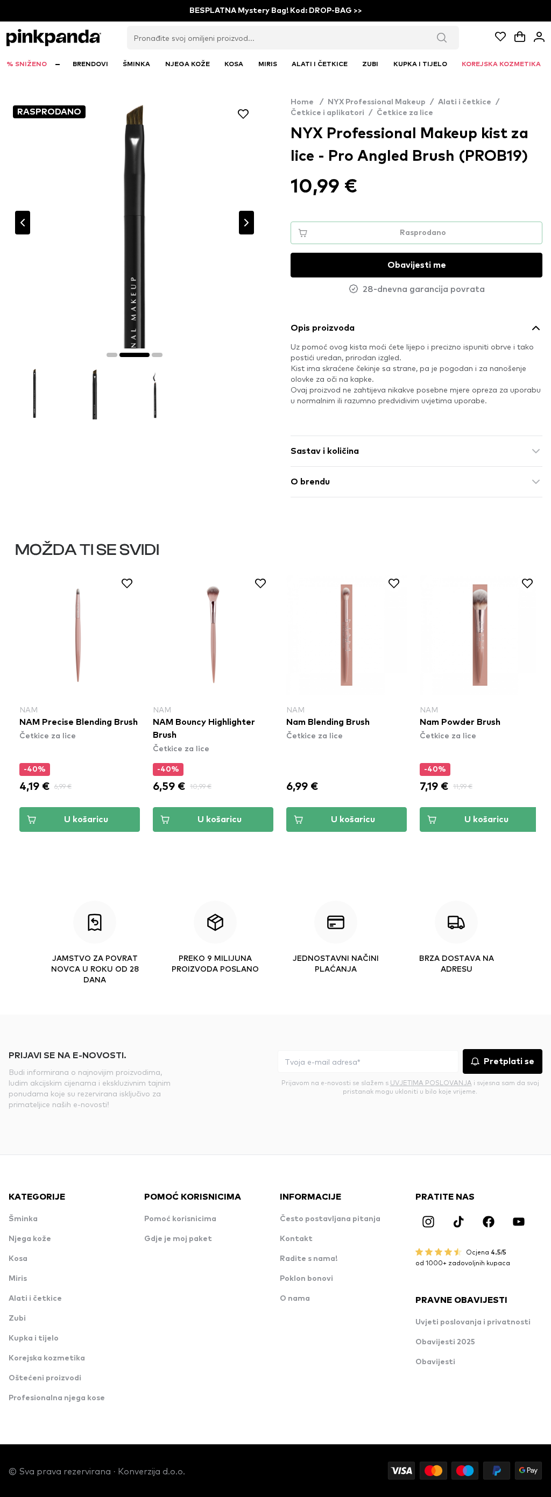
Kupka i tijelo (34, 1338)
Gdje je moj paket (178, 1239)
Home (307, 102)
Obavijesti (435, 1362)
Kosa (18, 1259)
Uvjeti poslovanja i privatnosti (473, 1322)
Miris (18, 1278)
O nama (295, 1298)
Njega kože (30, 1239)
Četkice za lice (405, 113)
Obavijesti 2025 (445, 1342)
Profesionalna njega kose (57, 1398)
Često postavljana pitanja (330, 1219)
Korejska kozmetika (47, 1358)
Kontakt (296, 1239)
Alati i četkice (464, 102)
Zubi (17, 1318)
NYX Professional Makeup (377, 102)
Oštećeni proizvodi (45, 1378)
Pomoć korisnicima (180, 1219)
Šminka (23, 1219)
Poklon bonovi (306, 1278)
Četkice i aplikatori (327, 113)
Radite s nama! (308, 1259)
